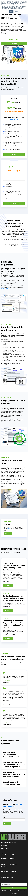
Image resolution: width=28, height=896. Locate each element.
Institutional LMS (13, 864)
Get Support (4, 862)
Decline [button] (16, 11)
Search (14, 887)
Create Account (14, 874)
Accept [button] (11, 11)
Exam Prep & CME (13, 862)
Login (12, 877)
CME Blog (3, 874)
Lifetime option (5, 288)
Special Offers (4, 866)
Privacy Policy (14, 893)
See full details (13, 178)
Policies (3, 864)
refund (8, 528)
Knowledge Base (5, 877)
